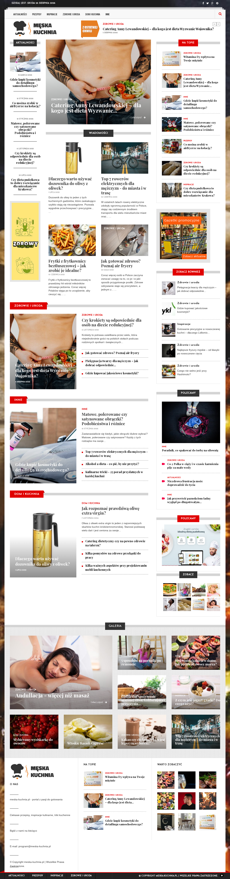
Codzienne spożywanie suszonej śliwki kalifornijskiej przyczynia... (143, 700)
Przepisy (36, 14)
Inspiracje (52, 14)
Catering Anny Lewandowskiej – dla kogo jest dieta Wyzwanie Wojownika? (45, 370)
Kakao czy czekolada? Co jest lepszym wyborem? (143, 741)
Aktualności (20, 14)
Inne (107, 14)
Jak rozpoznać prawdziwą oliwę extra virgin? (110, 511)
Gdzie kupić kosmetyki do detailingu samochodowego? (144, 29)
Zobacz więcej (96, 702)
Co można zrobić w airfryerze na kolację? (25, 104)
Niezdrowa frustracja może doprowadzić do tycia (185, 483)
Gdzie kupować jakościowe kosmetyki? (112, 373)
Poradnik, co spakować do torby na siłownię (190, 450)
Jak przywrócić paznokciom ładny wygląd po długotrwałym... (189, 500)
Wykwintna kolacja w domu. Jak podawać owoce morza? (196, 662)
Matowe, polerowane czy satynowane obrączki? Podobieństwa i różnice (25, 129)
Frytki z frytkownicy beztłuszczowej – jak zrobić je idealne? (67, 265)
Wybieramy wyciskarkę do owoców (33, 741)
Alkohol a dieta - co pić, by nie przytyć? (112, 464)
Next (218, 24)
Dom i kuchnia (92, 14)
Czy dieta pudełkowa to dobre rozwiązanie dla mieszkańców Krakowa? (25, 184)
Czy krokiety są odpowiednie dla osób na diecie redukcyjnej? (25, 158)
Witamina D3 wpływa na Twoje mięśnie (198, 58)
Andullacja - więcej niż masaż (52, 695)
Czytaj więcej (136, 117)
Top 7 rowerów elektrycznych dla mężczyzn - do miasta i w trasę (123, 185)
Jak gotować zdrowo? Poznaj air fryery (121, 263)
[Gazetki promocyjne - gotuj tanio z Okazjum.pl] (188, 236)
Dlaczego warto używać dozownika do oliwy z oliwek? (70, 183)
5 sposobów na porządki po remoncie (141, 662)
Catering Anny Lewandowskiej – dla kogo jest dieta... (125, 800)
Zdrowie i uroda (71, 14)
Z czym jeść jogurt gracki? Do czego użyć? (197, 702)
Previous (214, 24)
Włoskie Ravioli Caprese (85, 743)
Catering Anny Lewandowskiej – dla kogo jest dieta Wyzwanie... (96, 107)
